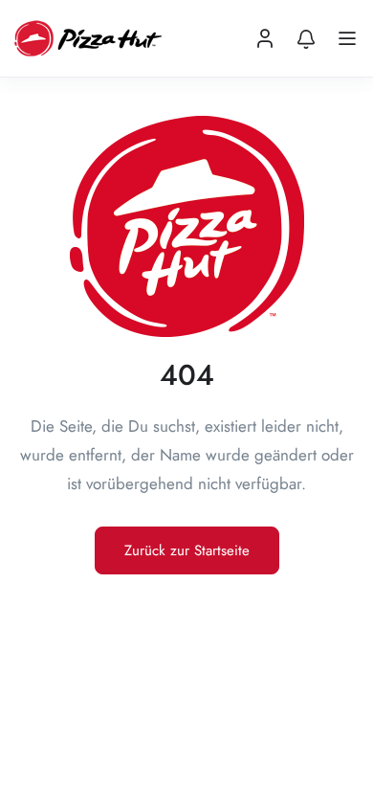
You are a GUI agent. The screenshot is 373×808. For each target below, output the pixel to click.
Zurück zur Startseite (187, 550)
